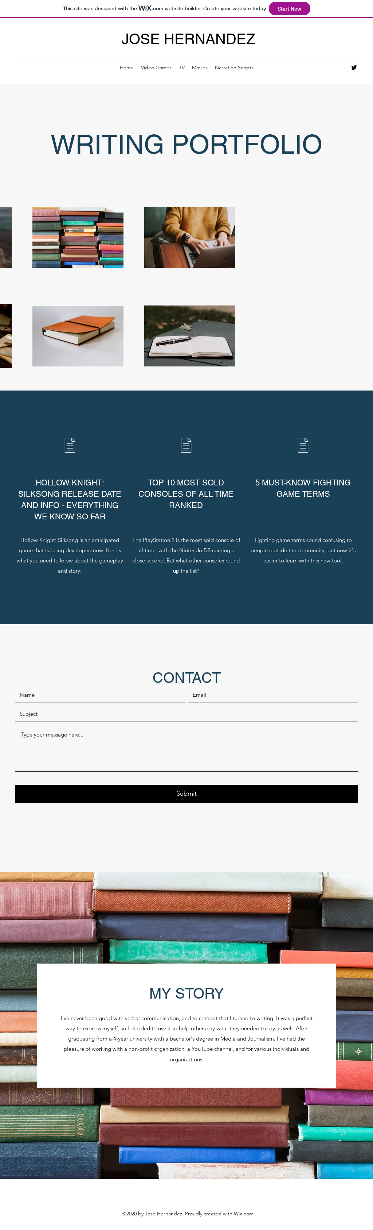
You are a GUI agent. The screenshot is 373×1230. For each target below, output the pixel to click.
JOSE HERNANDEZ (188, 39)
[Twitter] (354, 67)
